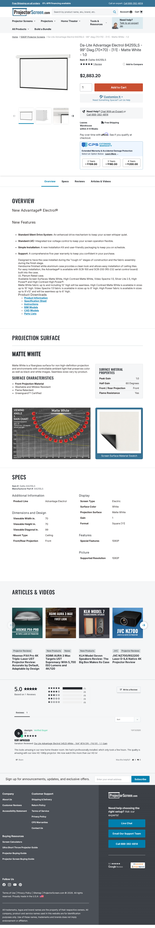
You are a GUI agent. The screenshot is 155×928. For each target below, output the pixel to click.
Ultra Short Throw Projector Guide (20, 847)
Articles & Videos (101, 181)
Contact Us (37, 828)
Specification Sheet (35, 300)
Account (124, 11)
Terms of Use (8, 893)
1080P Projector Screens (32, 37)
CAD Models (31, 310)
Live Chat (126, 823)
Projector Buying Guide (14, 853)
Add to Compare (134, 64)
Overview (50, 181)
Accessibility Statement (14, 811)
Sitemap (37, 893)
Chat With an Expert (112, 111)
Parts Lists (30, 313)
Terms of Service (40, 811)
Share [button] (20, 759)
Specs (65, 181)
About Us (7, 799)
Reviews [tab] (20, 712)
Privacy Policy (39, 816)
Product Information (36, 297)
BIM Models (31, 307)
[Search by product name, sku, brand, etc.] (114, 12)
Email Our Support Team (127, 833)
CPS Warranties (40, 822)
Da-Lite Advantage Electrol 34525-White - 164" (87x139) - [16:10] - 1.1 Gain (70, 743)
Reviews (80, 181)
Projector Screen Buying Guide (18, 859)
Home (15, 37)
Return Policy (38, 805)
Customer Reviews (12, 805)
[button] (139, 11)
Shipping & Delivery (42, 799)
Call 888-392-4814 (133, 3)
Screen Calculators (12, 842)
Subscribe (140, 779)
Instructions (31, 304)
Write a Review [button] (130, 689)
